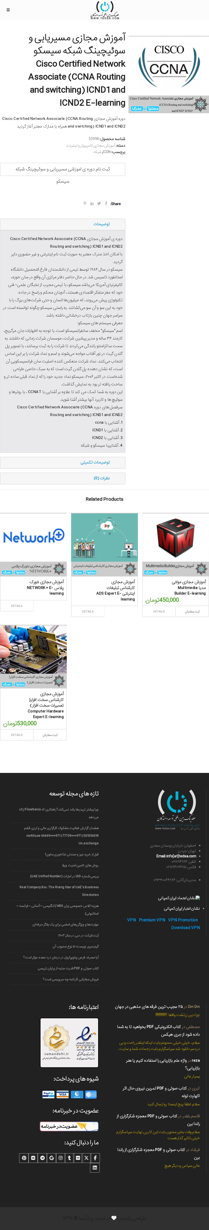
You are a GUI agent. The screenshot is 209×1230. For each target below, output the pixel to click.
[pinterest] (24, 1158)
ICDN (107, 152)
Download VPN (185, 927)
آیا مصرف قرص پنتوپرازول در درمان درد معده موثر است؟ (61, 957)
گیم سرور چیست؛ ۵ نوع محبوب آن (76, 946)
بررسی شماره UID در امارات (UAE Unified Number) (64, 876)
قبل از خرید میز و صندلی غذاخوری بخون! (72, 854)
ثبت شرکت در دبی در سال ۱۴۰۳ (78, 935)
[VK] (33, 1158)
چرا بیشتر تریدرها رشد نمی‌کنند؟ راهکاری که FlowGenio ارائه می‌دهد (59, 813)
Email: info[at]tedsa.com (176, 856)
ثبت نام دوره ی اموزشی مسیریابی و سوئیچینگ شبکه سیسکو (63, 171)
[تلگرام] (42, 1158)
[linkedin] (94, 1167)
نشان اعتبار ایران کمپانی (182, 909)
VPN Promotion (183, 920)
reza (196, 1060)
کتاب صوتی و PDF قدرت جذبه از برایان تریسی (68, 968)
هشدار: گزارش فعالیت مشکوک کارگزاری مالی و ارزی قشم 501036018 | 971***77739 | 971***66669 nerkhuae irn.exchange (61, 836)
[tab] (62, 224)
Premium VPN (152, 920)
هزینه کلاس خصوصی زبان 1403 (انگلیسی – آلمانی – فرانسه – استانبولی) (58, 909)
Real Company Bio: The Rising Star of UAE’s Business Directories (59, 891)
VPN (131, 920)
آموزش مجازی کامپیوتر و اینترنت (90, 146)
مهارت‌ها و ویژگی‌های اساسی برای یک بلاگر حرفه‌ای (65, 924)
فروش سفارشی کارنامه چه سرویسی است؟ (71, 979)
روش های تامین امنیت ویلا (80, 865)
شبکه (97, 152)
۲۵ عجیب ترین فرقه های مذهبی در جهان (149, 1006)
